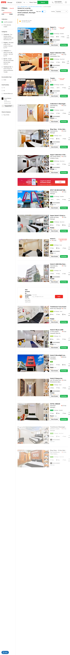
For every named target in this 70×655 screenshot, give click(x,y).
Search (43, 2)
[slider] (2, 12)
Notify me (59, 297)
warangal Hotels (24, 6)
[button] (12, 8)
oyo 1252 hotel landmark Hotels (35, 6)
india (18, 6)
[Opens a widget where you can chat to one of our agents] (5, 652)
